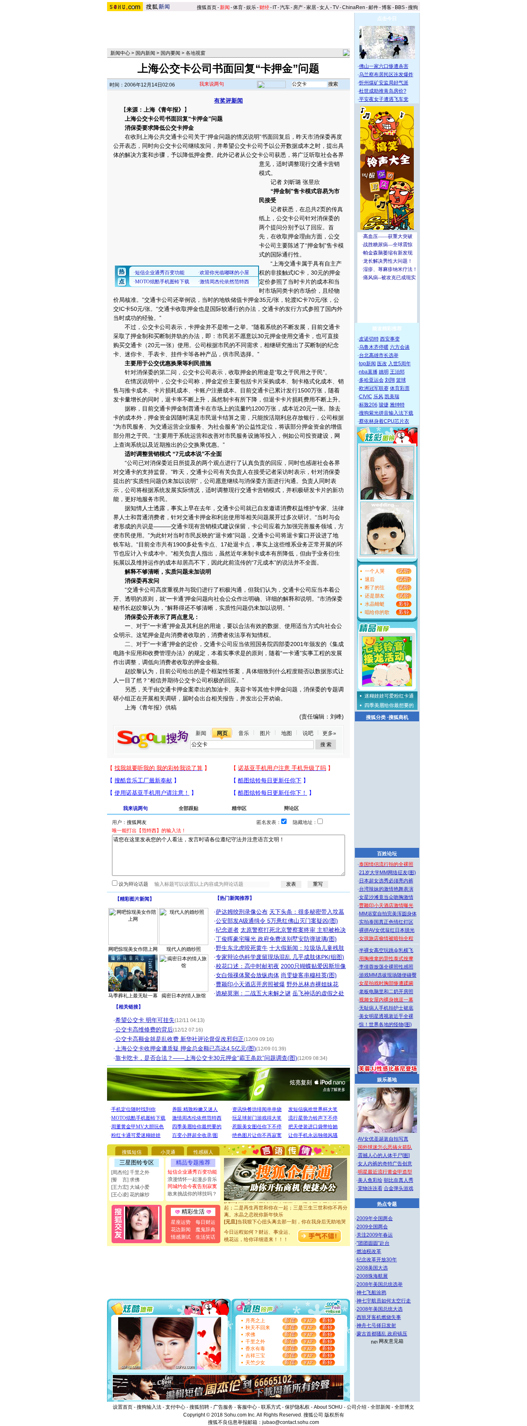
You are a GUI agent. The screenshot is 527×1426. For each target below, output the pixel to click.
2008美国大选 (372, 1268)
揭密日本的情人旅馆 (183, 996)
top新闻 (367, 363)
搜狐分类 (376, 717)
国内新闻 (145, 53)
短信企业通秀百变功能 (192, 1172)
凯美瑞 (392, 396)
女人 (324, 7)
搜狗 (413, 7)
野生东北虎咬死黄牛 (242, 948)
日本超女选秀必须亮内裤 (386, 881)
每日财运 (205, 1222)
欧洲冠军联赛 (374, 388)
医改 (382, 363)
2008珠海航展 (372, 1276)
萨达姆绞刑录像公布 (242, 911)
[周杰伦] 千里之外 (130, 1172)
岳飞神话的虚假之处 (318, 993)
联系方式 (271, 1407)
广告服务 (223, 1407)
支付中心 (175, 1407)
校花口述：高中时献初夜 (247, 966)
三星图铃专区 (136, 1162)
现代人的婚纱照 (183, 949)
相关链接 (128, 1007)
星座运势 (181, 1222)
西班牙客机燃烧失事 (379, 1317)
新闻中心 (120, 53)
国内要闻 (170, 53)
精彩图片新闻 (134, 899)
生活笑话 (205, 1237)
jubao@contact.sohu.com (290, 1422)
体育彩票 (400, 388)
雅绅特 (397, 405)
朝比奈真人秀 (398, 1180)
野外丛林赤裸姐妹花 (312, 984)
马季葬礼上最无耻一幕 (133, 996)
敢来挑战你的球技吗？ (192, 1194)
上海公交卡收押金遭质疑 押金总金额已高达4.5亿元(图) (185, 1048)
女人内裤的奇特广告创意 (385, 1164)
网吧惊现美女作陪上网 (133, 949)
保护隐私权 (297, 1407)
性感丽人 (203, 1152)
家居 (311, 7)
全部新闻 (380, 1407)
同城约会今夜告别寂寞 (192, 1186)
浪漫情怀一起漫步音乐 (192, 1179)
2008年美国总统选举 (380, 1284)
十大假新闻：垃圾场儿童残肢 (306, 948)
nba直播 (368, 372)
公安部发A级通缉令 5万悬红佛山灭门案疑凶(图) (277, 920)
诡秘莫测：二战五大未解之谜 (253, 993)
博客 (387, 7)
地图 (286, 733)
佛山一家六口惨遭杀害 (383, 66)
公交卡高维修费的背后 (144, 1029)
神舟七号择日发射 (376, 1325)
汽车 (285, 7)
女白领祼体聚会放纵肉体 (247, 975)
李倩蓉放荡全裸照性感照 (386, 967)
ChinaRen (353, 7)
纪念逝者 (227, 930)
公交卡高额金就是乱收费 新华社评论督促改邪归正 (179, 1039)
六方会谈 (400, 347)
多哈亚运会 (371, 380)
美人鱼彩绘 (370, 1180)
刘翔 (390, 380)
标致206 (368, 405)
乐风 (378, 396)
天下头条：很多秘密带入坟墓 (306, 911)
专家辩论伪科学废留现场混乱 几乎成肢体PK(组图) (280, 957)
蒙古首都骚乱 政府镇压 (382, 1334)
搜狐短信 (132, 1152)
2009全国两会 (372, 1227)
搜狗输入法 (149, 1407)
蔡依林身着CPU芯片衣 (384, 421)
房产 (298, 7)
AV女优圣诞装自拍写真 (383, 1139)
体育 (238, 7)
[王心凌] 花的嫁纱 (130, 1194)
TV (336, 7)
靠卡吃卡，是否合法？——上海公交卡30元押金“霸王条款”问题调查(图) (206, 1058)
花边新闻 (181, 1229)
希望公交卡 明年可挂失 (145, 1020)
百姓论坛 (387, 854)
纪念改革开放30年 (377, 1260)
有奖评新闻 (228, 100)
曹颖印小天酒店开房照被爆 (250, 984)
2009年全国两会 (375, 1218)
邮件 (373, 7)
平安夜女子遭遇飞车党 (383, 99)
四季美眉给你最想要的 (389, 705)
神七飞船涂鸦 (371, 1292)
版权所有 (334, 1415)
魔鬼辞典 (205, 1229)
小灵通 (168, 1152)
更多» (329, 733)
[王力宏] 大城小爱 (130, 1187)
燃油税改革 (369, 1251)
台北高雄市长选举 (379, 355)
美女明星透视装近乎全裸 (386, 1016)
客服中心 (247, 1407)
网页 (222, 733)
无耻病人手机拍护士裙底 (386, 1008)
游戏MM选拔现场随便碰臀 (388, 975)
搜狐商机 (398, 717)
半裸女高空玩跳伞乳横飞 (386, 950)
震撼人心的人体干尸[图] (384, 1155)
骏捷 (384, 405)
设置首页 (123, 1407)
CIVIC (365, 396)
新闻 (201, 733)
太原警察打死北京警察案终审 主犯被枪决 (293, 930)
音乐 (243, 733)
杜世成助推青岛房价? (382, 91)
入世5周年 (399, 363)
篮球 (401, 380)
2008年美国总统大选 (380, 1309)
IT (275, 7)
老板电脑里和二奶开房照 (386, 991)
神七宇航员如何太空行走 (384, 1301)
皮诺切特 (369, 339)
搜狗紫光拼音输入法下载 (386, 413)
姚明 (384, 372)
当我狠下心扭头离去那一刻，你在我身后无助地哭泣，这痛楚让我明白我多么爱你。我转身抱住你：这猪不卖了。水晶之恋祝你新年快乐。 (285, 1219)
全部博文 (404, 1407)
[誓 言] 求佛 (125, 1180)
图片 (265, 733)
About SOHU (328, 1407)
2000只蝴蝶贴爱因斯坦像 (313, 966)
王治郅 (397, 372)
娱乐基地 (387, 1080)
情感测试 (181, 1237)
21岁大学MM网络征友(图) (387, 872)
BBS (400, 7)
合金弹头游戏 (398, 1188)
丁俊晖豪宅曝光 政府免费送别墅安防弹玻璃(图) (276, 939)
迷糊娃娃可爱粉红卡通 (389, 696)
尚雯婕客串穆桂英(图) (309, 975)
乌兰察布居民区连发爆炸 (386, 74)
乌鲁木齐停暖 (374, 347)
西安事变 (390, 339)
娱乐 (251, 7)
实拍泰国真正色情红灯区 (386, 922)
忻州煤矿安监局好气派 (383, 83)
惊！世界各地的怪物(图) (385, 1024)
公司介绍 (356, 1407)
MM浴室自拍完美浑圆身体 (388, 914)
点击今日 (387, 18)
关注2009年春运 (375, 1235)
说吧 (308, 733)
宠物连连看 (370, 1188)
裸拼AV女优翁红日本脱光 (387, 930)
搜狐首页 (207, 7)
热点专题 (387, 1204)
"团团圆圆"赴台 (373, 1243)
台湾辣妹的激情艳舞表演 (386, 889)
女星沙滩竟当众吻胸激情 (386, 897)
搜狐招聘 (199, 1407)
